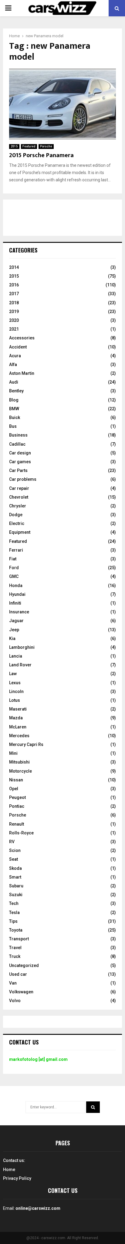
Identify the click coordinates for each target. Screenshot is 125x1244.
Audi (13, 382)
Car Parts (18, 470)
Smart (15, 877)
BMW (14, 408)
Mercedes (19, 735)
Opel (13, 788)
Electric (16, 523)
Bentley (16, 390)
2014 (14, 267)
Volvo (15, 1000)
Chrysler (17, 505)
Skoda (15, 868)
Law (13, 673)
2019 (14, 311)
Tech (14, 903)
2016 (14, 284)
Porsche (46, 146)
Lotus (14, 700)
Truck (14, 956)
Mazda (16, 717)
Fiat (12, 558)
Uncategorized (24, 965)
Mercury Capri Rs (26, 744)
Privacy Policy (17, 1178)
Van (13, 983)
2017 (14, 293)
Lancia (15, 656)
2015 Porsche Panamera (41, 155)
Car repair (19, 488)
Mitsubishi (19, 762)
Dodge (15, 514)
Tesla (14, 912)
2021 (14, 329)
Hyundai (17, 594)
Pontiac (16, 806)
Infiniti (15, 603)
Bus (13, 426)
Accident (18, 347)
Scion (15, 850)
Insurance (19, 611)
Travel (15, 947)
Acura (15, 355)
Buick (14, 417)
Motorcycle (20, 771)
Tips (13, 921)
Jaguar (16, 620)
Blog (14, 400)
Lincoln (16, 691)
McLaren (17, 726)
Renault (16, 824)
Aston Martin (21, 373)
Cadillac (17, 444)
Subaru (16, 885)
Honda (15, 585)
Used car (18, 974)
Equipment (19, 532)
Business (18, 435)
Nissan (16, 779)
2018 (14, 302)
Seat (13, 859)
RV (12, 841)
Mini (13, 753)
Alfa (13, 364)
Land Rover (20, 664)
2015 (14, 146)
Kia (12, 638)
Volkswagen (21, 991)
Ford (14, 567)
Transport (19, 938)
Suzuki (15, 894)
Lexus (15, 682)
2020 (14, 320)
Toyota (15, 930)
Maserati (18, 709)
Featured (28, 146)
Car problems (22, 479)
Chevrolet (18, 497)
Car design (20, 452)
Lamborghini (22, 647)
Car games (20, 461)
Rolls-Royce (21, 832)
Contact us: (14, 1160)
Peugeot (17, 797)
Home (9, 1169)
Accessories (22, 337)
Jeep (14, 629)
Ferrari (16, 550)
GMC (14, 576)
